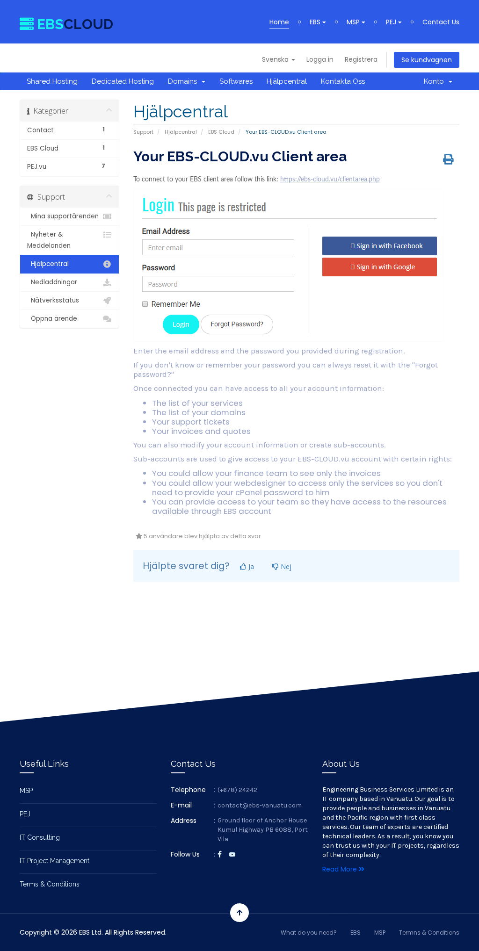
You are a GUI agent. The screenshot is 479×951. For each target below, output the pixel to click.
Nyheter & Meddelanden (49, 240)
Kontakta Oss (343, 81)
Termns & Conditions (429, 933)
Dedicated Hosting (123, 81)
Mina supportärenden (63, 216)
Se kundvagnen (426, 60)
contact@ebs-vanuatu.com (260, 805)
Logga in (320, 59)
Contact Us (440, 22)
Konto (436, 81)
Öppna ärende (52, 318)
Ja (250, 566)
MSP (354, 22)
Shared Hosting (52, 81)
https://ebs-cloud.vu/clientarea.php (330, 179)
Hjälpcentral (287, 81)
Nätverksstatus (53, 300)
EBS (316, 22)
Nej (285, 566)
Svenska (276, 59)
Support (143, 132)
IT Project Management (54, 861)
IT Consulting (40, 837)
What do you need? (309, 933)
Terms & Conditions (50, 884)
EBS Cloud (221, 132)
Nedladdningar (52, 282)
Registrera (361, 59)
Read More (340, 869)
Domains (184, 81)
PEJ (392, 22)
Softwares (236, 81)
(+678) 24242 (237, 790)
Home (279, 22)
